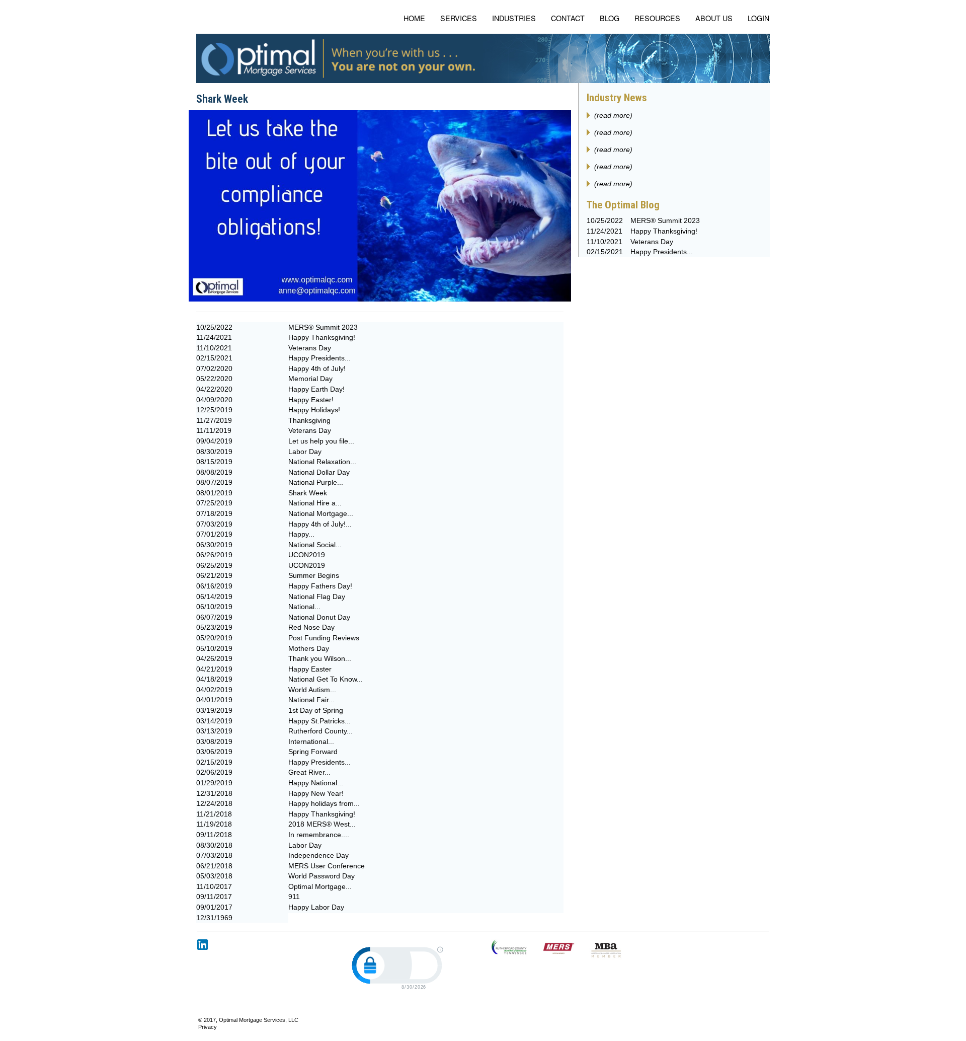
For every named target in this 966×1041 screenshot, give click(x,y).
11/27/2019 (214, 420)
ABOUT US (714, 18)
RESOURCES (657, 18)
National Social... (315, 545)
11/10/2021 (214, 348)
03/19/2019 (214, 710)
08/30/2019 (214, 452)
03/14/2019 (214, 721)
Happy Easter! (311, 400)
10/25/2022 (214, 327)
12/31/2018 (214, 793)
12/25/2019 (214, 410)
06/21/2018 (214, 866)
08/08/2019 (214, 472)
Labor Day (304, 452)
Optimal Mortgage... (320, 886)
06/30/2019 (214, 545)
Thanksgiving (309, 420)
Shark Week (307, 493)
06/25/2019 (214, 565)
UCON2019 (306, 555)
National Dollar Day (319, 472)
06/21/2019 (214, 575)
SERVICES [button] (458, 18)
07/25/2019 (214, 503)
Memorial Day (310, 379)
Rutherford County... (320, 731)
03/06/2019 (214, 752)
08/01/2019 (214, 493)
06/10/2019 (214, 607)
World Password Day (321, 876)
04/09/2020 (214, 400)
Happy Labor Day (316, 907)
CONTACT (568, 18)
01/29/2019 (214, 783)
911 (294, 897)
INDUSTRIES (514, 18)
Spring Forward (313, 752)
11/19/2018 (214, 824)
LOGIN (758, 18)
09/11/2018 (214, 835)
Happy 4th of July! (317, 368)
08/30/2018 (214, 845)
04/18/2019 (214, 679)
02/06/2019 (214, 772)
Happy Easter (310, 669)
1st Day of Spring (315, 710)
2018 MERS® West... (322, 824)
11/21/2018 (214, 814)
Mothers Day (308, 648)
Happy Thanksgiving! (321, 337)
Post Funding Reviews (323, 638)
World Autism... (312, 690)
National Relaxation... (322, 462)
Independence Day (318, 855)
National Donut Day (319, 617)
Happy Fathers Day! (320, 586)
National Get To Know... (325, 679)
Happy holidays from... (324, 803)
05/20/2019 (214, 638)
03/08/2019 (214, 741)
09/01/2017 (214, 907)
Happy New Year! (316, 793)
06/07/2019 (214, 617)
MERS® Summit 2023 (323, 327)
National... (304, 607)
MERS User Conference (326, 866)
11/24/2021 (214, 337)
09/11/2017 (214, 897)
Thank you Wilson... (319, 658)
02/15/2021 (214, 358)
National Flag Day (316, 596)
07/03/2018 (214, 855)
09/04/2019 (214, 441)
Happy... (301, 534)
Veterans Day (309, 348)
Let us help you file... (321, 441)
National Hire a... (315, 503)
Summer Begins (313, 575)
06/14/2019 (214, 596)
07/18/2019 (214, 513)
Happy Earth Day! (316, 389)
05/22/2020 (214, 379)
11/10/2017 (214, 886)
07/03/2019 (214, 524)
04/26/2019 (214, 658)
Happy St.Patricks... (319, 721)
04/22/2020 (214, 389)
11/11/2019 (213, 430)
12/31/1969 (214, 918)
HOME (414, 18)
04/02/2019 (214, 690)
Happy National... (315, 783)
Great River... (309, 772)
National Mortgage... (320, 513)
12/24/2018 (214, 803)
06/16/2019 (214, 586)
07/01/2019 (214, 534)
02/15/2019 (214, 762)
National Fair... (311, 700)
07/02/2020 (214, 368)
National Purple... (315, 482)
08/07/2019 (214, 482)
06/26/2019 (214, 555)
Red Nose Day (311, 627)
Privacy (207, 1027)
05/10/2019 (214, 648)
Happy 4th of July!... (320, 524)
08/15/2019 (214, 462)
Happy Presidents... (319, 358)
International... (311, 741)
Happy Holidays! (314, 410)
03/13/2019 (214, 731)
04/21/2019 (214, 669)
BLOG (609, 18)
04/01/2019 (214, 700)
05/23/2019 (214, 627)
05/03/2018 (214, 876)
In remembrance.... (318, 835)
